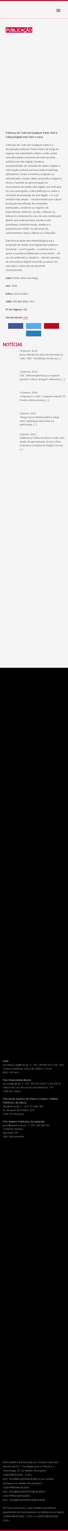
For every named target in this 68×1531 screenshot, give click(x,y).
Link (25, 317)
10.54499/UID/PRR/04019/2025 (26, 1491)
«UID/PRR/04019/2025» (16, 1487)
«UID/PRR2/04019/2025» (17, 1495)
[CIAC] (6, 7)
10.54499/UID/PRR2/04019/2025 (27, 1500)
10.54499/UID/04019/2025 (23, 1479)
